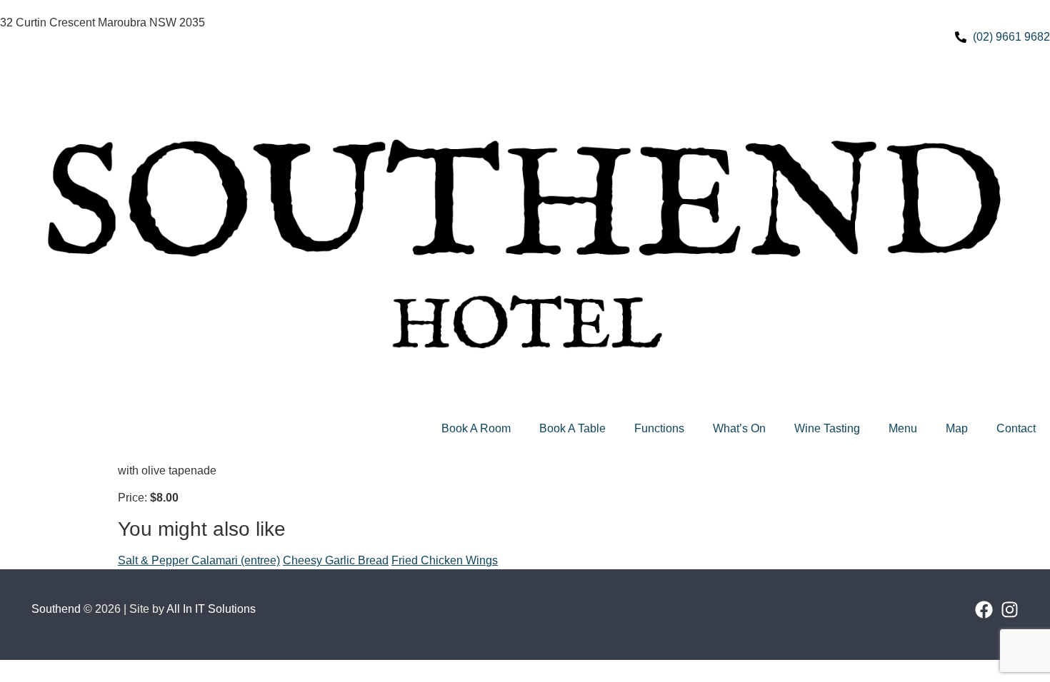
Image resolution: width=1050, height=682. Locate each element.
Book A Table (572, 428)
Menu (903, 428)
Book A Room (476, 428)
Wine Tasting (827, 428)
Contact (1016, 428)
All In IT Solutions (211, 609)
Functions (659, 428)
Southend (56, 609)
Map (957, 428)
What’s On (739, 428)
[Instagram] (1010, 610)
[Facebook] (984, 610)
